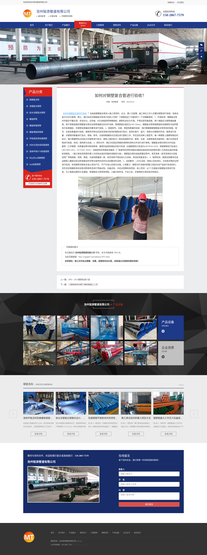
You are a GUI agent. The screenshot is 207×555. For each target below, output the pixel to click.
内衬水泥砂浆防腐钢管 (39, 145)
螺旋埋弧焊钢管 (36, 132)
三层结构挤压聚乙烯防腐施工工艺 (83, 284)
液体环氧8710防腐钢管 (39, 151)
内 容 (122, 490)
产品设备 (134, 25)
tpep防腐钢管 (35, 164)
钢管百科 (117, 25)
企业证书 (151, 25)
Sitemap (79, 541)
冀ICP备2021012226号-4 (81, 545)
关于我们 (49, 25)
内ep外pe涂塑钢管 (37, 158)
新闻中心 (83, 24)
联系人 (122, 469)
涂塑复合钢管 (35, 106)
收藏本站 (171, 3)
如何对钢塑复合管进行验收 (75, 113)
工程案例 (100, 25)
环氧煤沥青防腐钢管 (38, 138)
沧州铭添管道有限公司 (53, 11)
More (181, 385)
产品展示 (66, 25)
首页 (32, 25)
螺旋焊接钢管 (35, 126)
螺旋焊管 (33, 119)
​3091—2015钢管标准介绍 (79, 280)
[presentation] (13, 414)
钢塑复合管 (34, 100)
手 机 (122, 480)
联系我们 (168, 25)
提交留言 (149, 504)
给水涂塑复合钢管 (37, 113)
